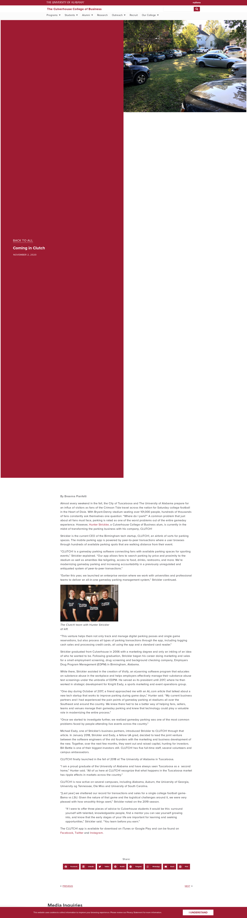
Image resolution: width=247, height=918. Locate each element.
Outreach (117, 15)
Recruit (134, 15)
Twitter (79, 833)
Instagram (96, 833)
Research (102, 15)
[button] (71, 867)
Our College (149, 15)
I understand (198, 912)
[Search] (197, 9)
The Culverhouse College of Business (74, 9)
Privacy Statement (135, 912)
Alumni (86, 15)
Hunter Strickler (99, 524)
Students (70, 15)
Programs (52, 15)
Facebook (66, 833)
